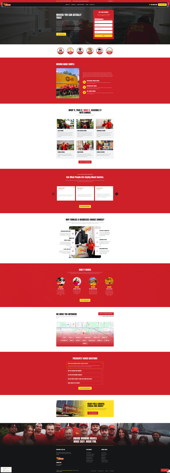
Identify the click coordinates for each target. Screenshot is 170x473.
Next (103, 35)
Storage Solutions (89, 458)
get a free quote (61, 34)
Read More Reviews (85, 206)
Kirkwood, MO (104, 337)
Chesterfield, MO (79, 337)
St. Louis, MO (106, 340)
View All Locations (104, 461)
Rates (87, 4)
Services (73, 4)
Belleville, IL (71, 337)
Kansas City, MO (96, 337)
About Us (68, 4)
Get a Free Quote (85, 300)
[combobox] (95, 28)
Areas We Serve (80, 4)
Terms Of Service (101, 470)
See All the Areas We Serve (106, 313)
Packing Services (89, 457)
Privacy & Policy (93, 470)
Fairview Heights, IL (87, 337)
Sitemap (106, 470)
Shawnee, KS (100, 340)
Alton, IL (64, 337)
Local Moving (88, 452)
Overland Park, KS (92, 340)
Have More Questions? (85, 388)
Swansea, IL (85, 343)
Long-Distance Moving (90, 454)
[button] (116, 194)
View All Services (89, 461)
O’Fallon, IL (78, 340)
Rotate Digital (59, 471)
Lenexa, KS (71, 340)
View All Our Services (85, 162)
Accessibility (112, 470)
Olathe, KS (84, 340)
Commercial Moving (89, 455)
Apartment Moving (89, 460)
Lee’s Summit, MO (64, 340)
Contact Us (92, 4)
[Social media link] (113, 1)
